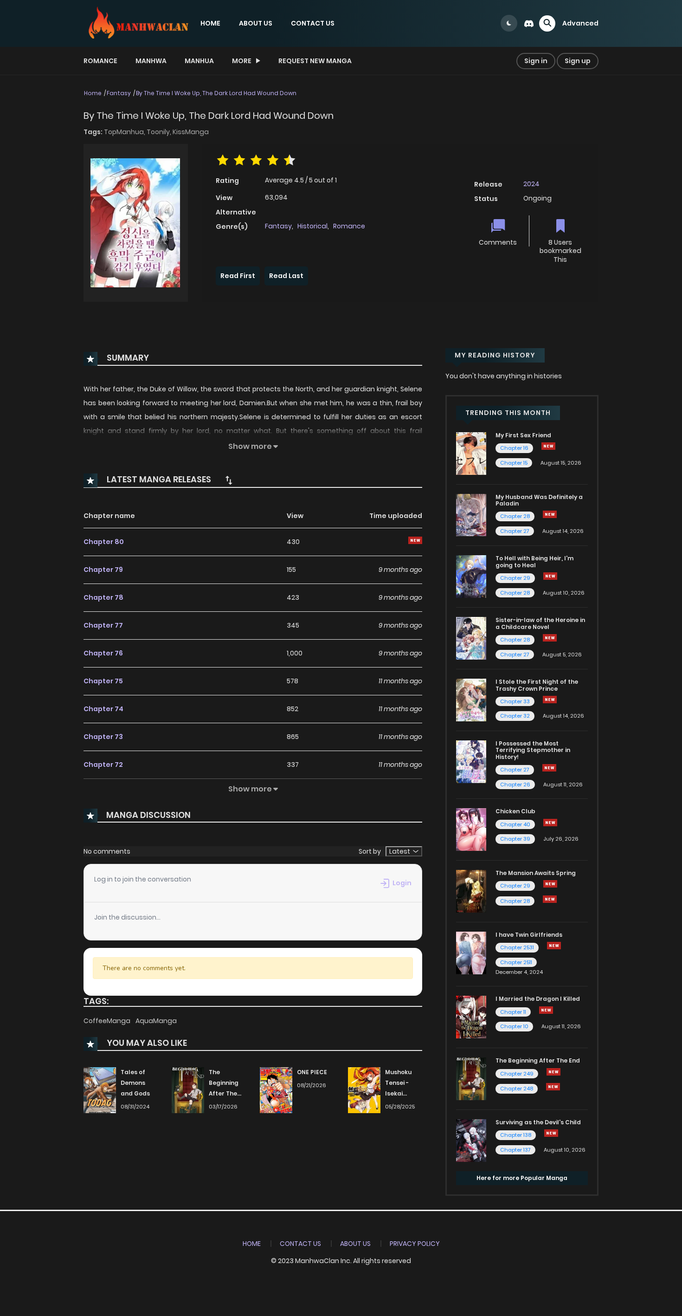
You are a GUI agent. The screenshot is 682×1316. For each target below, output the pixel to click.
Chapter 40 (515, 824)
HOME (210, 23)
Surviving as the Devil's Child (538, 1122)
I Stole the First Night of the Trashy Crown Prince (536, 685)
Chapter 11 (513, 1012)
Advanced (580, 23)
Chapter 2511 (516, 962)
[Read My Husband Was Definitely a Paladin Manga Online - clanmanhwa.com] (471, 514)
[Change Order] (228, 480)
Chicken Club (515, 811)
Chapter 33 (515, 701)
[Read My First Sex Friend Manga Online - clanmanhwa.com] (471, 453)
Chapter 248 (516, 1088)
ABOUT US (255, 23)
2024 (531, 183)
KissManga (191, 131)
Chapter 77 (103, 625)
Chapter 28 (515, 516)
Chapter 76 (103, 653)
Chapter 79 (103, 569)
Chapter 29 (515, 578)
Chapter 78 (103, 597)
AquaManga (156, 1020)
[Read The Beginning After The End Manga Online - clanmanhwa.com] (471, 1078)
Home (93, 93)
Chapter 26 (515, 784)
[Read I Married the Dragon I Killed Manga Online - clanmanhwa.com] (471, 1016)
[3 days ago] (553, 1072)
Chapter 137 (515, 1150)
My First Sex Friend (523, 435)
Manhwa (151, 60)
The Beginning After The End (537, 1060)
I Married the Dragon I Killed (537, 999)
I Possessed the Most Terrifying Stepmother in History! (532, 750)
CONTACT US (313, 23)
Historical (312, 226)
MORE (241, 60)
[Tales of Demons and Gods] (100, 1090)
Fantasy (119, 93)
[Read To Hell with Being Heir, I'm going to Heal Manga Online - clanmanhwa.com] (471, 576)
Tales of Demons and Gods (135, 1082)
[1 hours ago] (550, 884)
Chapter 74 (103, 708)
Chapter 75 (103, 681)
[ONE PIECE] (276, 1090)
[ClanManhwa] (137, 22)
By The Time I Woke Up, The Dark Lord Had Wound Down (216, 93)
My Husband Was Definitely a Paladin (539, 500)
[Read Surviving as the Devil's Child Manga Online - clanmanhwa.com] (471, 1140)
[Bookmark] (560, 226)
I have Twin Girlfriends (528, 935)
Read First (237, 275)
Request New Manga (315, 60)
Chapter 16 (514, 448)
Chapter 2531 (517, 947)
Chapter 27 (514, 531)
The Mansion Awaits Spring (535, 873)
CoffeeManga (108, 1020)
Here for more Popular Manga (521, 1178)
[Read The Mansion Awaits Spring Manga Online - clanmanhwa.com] (471, 890)
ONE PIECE (312, 1072)
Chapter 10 (514, 1026)
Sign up (578, 60)
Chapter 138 (515, 1135)
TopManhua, (125, 131)
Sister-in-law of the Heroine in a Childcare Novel (540, 623)
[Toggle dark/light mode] (509, 23)
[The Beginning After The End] (188, 1090)
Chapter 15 (514, 463)
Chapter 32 (515, 716)
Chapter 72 (103, 764)
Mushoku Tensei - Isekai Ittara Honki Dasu (403, 1093)
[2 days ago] (548, 446)
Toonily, (160, 131)
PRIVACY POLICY (415, 1243)
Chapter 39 (515, 839)
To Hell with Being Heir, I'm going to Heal (534, 561)
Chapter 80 (104, 541)
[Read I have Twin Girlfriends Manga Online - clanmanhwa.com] (471, 952)
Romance (100, 60)
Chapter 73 (103, 736)
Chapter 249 (517, 1073)
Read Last (286, 275)
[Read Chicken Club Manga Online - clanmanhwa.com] (471, 829)
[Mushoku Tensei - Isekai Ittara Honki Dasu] (364, 1090)
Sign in (535, 60)
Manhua (199, 60)
